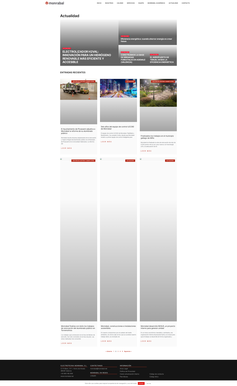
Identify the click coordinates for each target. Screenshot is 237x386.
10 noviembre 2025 (155, 65)
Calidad (120, 3)
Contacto (186, 3)
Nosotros (109, 3)
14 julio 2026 (76, 65)
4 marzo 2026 (125, 44)
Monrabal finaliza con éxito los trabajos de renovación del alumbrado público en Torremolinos (78, 328)
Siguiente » (127, 351)
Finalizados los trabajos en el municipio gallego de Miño (157, 137)
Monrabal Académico (156, 3)
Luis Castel (66, 65)
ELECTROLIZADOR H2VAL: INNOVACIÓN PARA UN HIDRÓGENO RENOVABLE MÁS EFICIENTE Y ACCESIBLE (86, 57)
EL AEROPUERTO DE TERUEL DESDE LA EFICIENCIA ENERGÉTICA (162, 59)
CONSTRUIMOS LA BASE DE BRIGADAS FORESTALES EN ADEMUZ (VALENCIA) (133, 58)
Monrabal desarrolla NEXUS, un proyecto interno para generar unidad (158, 327)
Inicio (99, 3)
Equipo (141, 3)
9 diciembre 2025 (126, 65)
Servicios (131, 3)
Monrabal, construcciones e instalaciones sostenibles (118, 327)
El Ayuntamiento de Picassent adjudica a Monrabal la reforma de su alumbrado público (78, 131)
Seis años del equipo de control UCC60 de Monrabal (117, 128)
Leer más (66, 148)
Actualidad (173, 3)
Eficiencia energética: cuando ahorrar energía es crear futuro (146, 40)
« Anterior (109, 351)
